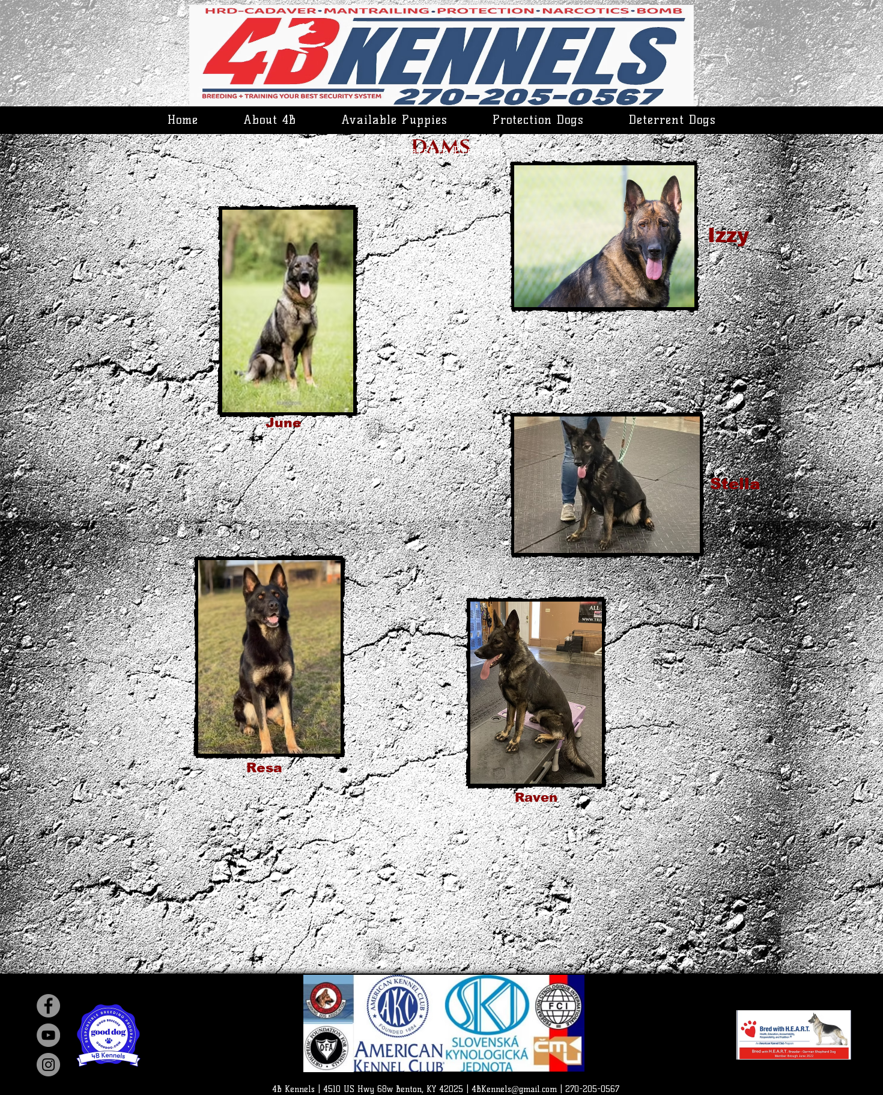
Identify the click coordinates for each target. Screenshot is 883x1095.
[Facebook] (48, 1005)
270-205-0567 (592, 1089)
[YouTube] (48, 1035)
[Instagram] (48, 1064)
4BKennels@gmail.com (514, 1089)
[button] (269, 119)
